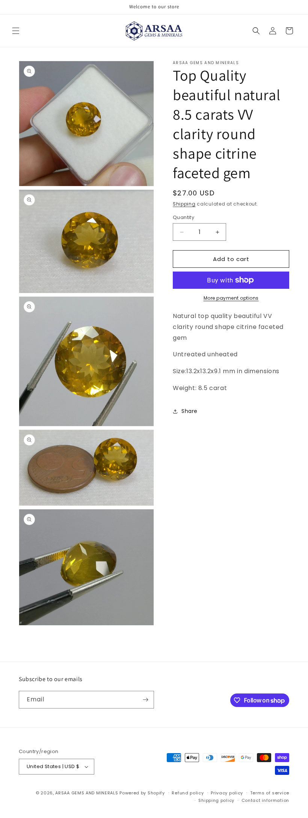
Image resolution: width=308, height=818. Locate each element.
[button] (16, 31)
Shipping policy (216, 800)
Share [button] (189, 411)
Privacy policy (227, 793)
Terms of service (269, 793)
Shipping (184, 204)
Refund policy (188, 793)
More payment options (231, 298)
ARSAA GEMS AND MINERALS (86, 793)
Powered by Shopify (142, 793)
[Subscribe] (145, 699)
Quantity (183, 217)
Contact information (265, 800)
